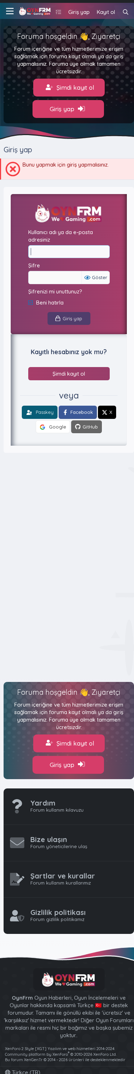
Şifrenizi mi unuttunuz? (55, 291)
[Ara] (126, 12)
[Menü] (8, 11)
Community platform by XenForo (60, 1054)
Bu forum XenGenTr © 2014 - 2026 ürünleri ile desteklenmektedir (65, 1059)
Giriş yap (63, 109)
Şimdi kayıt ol (74, 87)
